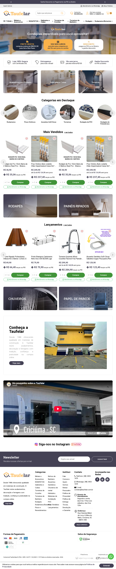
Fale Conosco (82, 525)
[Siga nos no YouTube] (102, 479)
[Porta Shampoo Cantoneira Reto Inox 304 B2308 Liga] (44, 254)
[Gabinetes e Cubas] (58, 81)
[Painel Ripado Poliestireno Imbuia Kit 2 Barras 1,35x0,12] (16, 254)
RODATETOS (39, 482)
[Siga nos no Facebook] (97, 479)
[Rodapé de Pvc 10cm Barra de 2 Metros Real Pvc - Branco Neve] (16, 162)
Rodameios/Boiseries (43, 505)
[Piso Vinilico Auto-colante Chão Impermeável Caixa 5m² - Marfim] (44, 162)
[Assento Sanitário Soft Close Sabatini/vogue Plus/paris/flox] (100, 254)
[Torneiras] (96, 81)
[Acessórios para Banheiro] (20, 81)
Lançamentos (53, 507)
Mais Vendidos (53, 505)
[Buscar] (62, 13)
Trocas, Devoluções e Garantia (67, 507)
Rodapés (38, 502)
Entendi (106, 566)
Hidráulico (51, 493)
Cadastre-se (99, 14)
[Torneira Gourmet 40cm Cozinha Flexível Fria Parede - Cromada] (72, 254)
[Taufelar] (16, 13)
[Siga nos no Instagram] (107, 479)
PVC (49, 502)
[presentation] (11, 2)
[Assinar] (102, 459)
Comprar (20, 182)
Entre (91, 14)
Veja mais (16, 363)
